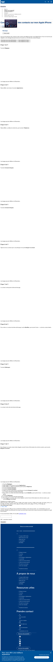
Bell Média (21, 542)
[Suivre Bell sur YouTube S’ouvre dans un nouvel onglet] (20, 644)
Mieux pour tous (22, 539)
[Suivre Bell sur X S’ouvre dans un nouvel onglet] (19, 638)
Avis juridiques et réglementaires (25, 557)
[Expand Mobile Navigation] (51, 1)
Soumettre (3, 521)
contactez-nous (22, 513)
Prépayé (6, 13)
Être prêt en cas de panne (23, 564)
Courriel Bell (21, 559)
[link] (20, 615)
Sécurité (20, 555)
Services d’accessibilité (23, 633)
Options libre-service (9, 15)
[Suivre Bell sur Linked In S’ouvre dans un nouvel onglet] (20, 642)
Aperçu (6, 9)
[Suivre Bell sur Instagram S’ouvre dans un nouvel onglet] (20, 640)
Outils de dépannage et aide (10, 16)
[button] (2, 506)
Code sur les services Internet (24, 560)
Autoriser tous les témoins (41, 657)
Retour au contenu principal (26, 526)
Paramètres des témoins (44, 654)
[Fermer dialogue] (50, 652)
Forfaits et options (8, 11)
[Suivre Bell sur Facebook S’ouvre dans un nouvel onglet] (20, 637)
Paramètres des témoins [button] (23, 568)
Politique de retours (22, 552)
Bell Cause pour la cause (23, 537)
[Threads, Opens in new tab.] (20, 645)
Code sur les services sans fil (24, 562)
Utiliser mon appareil (9, 10)
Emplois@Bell (22, 582)
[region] (26, 656)
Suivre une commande (23, 565)
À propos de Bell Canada (23, 577)
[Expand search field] (45, 1)
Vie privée (21, 554)
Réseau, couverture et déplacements (12, 14)
